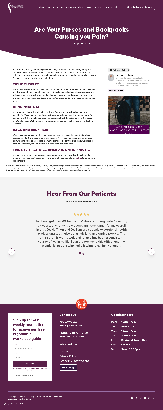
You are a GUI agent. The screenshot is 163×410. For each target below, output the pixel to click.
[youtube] (144, 397)
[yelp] (153, 397)
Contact (65, 351)
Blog (117, 7)
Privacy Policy (68, 356)
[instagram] (136, 397)
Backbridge (68, 367)
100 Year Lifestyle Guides (74, 360)
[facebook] (132, 397)
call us (79, 158)
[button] (52, 7)
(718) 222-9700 (74, 332)
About (42, 7)
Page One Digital (24, 399)
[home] (16, 7)
